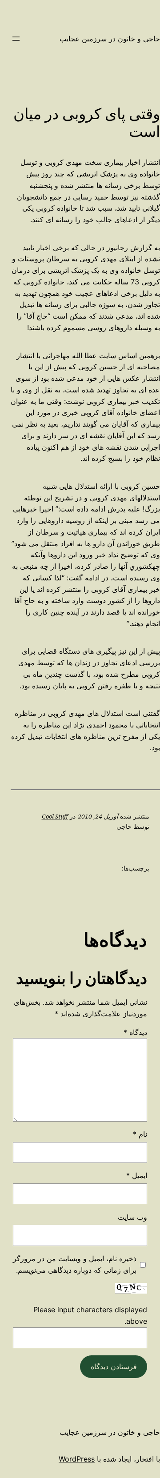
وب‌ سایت (132, 1217)
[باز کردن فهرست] (16, 38)
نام (140, 1134)
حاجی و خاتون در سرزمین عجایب (110, 38)
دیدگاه (135, 1032)
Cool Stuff (55, 816)
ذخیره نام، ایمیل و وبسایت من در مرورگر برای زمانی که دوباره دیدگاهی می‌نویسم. (74, 1264)
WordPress (77, 1458)
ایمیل (136, 1175)
